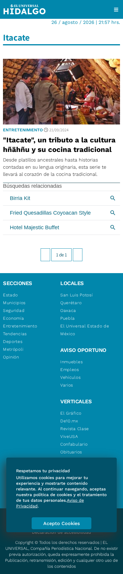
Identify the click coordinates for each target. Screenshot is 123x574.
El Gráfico (71, 413)
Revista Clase (74, 428)
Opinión (11, 357)
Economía (13, 318)
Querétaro (71, 302)
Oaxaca (68, 310)
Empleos (69, 369)
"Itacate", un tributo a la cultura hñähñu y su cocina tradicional (59, 145)
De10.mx (69, 420)
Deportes (13, 341)
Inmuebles (71, 361)
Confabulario (73, 444)
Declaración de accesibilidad (61, 532)
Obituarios (71, 452)
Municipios (14, 302)
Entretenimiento (23, 129)
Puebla (67, 318)
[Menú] (116, 9)
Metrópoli (13, 349)
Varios (66, 385)
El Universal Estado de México (84, 330)
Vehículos (70, 377)
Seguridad (13, 310)
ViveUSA (69, 436)
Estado (10, 295)
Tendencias (15, 333)
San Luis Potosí (76, 295)
